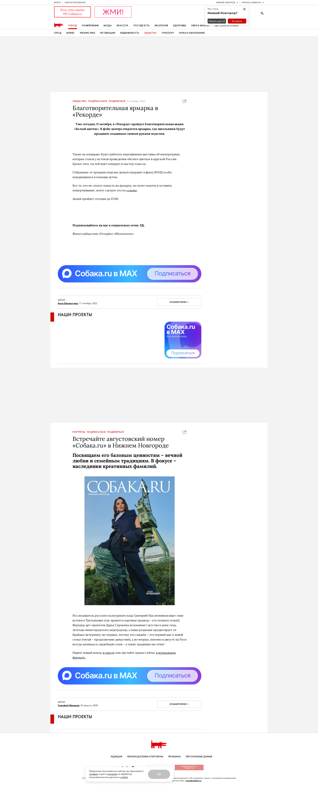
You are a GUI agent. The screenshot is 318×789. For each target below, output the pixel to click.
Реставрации (107, 33)
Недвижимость (129, 33)
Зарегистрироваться (75, 2)
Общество (150, 33)
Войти (57, 2)
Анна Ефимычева (68, 303)
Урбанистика (87, 33)
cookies (124, 777)
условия (93, 774)
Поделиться (117, 101)
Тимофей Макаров (68, 705)
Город (72, 25)
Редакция (116, 756)
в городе (109, 652)
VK (142, 225)
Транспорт (168, 33)
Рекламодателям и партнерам (145, 756)
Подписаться (97, 101)
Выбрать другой (217, 21)
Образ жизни (200, 25)
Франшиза (174, 756)
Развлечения (90, 25)
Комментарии (178, 302)
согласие (112, 774)
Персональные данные (199, 756)
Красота (122, 25)
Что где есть (141, 25)
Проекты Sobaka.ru (251, 2)
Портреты (79, 432)
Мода (107, 25)
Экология (161, 25)
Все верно (237, 21)
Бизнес (70, 33)
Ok (159, 774)
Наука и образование (192, 33)
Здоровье (179, 25)
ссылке (131, 190)
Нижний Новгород (225, 2)
